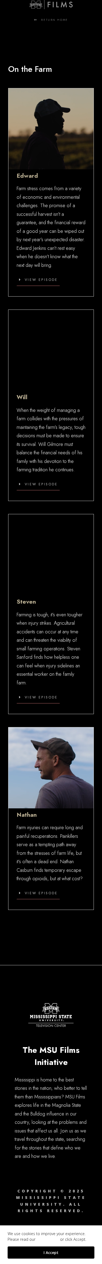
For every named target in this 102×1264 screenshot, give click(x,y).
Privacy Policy (47, 1239)
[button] (38, 280)
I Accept (51, 1252)
